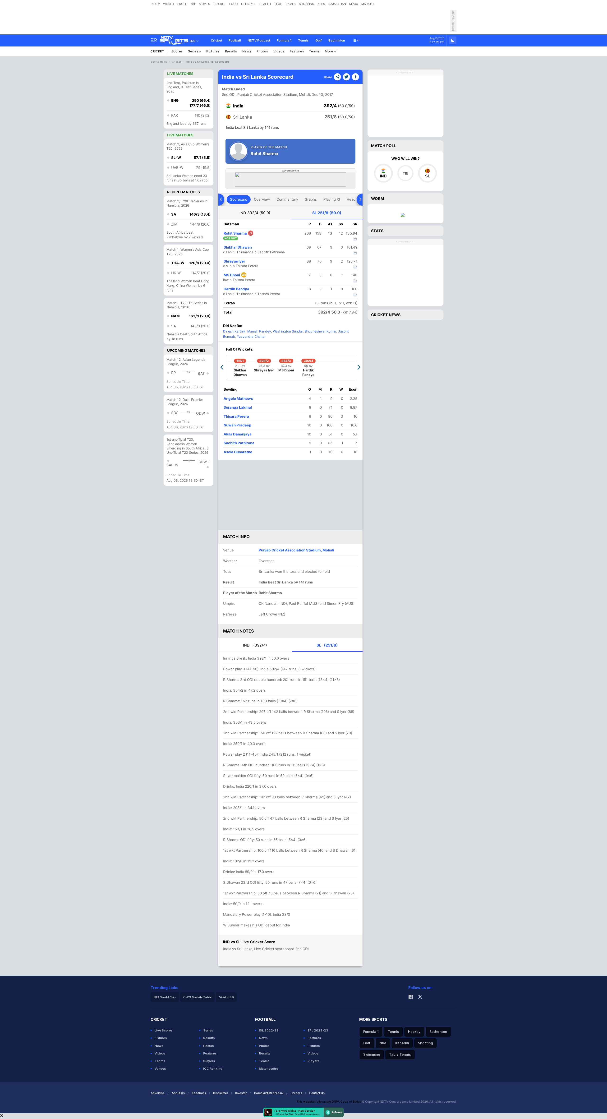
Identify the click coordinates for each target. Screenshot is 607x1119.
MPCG (353, 4)
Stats (377, 230)
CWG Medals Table (197, 997)
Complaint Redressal (268, 1093)
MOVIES (204, 4)
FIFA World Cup (165, 997)
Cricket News (385, 314)
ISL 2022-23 (269, 1030)
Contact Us (317, 1093)
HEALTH (265, 4)
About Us (178, 1093)
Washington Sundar (287, 331)
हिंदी (193, 4)
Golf (318, 40)
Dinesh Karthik (234, 331)
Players (209, 1061)
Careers (296, 1093)
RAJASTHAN (337, 4)
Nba (382, 1043)
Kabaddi (402, 1043)
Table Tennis (400, 1054)
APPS (321, 4)
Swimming (371, 1054)
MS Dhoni (235, 275)
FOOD (233, 4)
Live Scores (164, 1030)
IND (254, 212)
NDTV (156, 4)
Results (231, 51)
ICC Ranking (212, 1068)
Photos (262, 51)
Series (193, 51)
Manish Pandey (258, 331)
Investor (241, 1093)
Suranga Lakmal (238, 407)
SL (326, 212)
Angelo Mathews (238, 398)
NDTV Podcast (259, 40)
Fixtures (213, 51)
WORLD (168, 4)
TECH (278, 4)
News (247, 51)
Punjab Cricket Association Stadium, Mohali (296, 550)
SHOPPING (306, 4)
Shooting (425, 1043)
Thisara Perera (236, 416)
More (329, 51)
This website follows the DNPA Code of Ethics (329, 1101)
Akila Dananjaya (238, 434)
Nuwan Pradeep (237, 425)
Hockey (414, 1032)
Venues (160, 1068)
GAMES (290, 4)
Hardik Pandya (236, 289)
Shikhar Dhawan (238, 247)
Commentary (287, 199)
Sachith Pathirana (239, 443)
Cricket (216, 40)
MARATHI (367, 4)
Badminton (336, 40)
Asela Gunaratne (238, 452)
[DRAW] (405, 173)
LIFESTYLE (248, 4)
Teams (314, 51)
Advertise (158, 1093)
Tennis (303, 40)
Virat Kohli (226, 997)
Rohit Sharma (238, 233)
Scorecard (238, 199)
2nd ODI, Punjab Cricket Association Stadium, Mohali (266, 94)
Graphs (311, 199)
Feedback (199, 1093)
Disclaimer (220, 1093)
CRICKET (219, 4)
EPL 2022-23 (318, 1030)
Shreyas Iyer (234, 261)
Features (297, 51)
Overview (262, 199)
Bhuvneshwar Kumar (320, 331)
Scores (177, 51)
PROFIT (182, 4)
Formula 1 (284, 40)
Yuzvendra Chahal (250, 336)
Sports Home (159, 61)
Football (235, 40)
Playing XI (331, 199)
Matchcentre (268, 1068)
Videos (279, 51)
